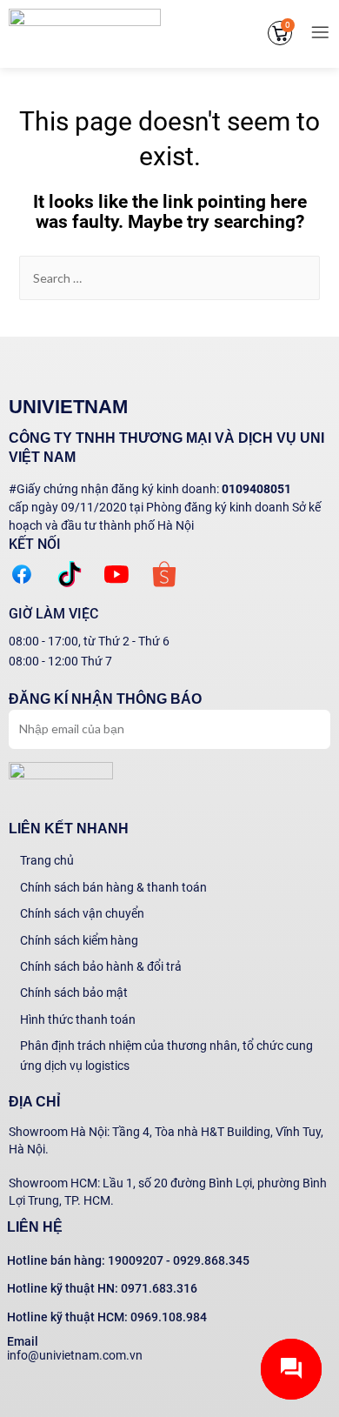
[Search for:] (170, 278)
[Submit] (298, 727)
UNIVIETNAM (68, 407)
